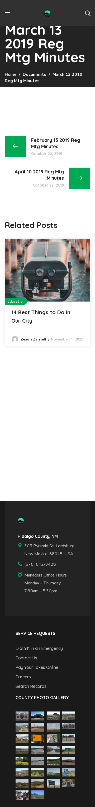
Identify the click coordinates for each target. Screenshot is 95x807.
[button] (87, 13)
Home (10, 74)
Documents (34, 74)
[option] (47, 292)
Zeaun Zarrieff (33, 339)
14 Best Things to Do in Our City (40, 316)
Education (16, 301)
